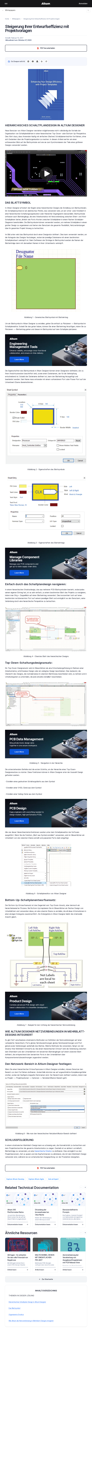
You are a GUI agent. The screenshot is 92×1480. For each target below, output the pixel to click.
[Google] (42, 61)
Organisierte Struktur (16, 1314)
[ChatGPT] (28, 61)
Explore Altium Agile (36, 1179)
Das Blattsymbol (14, 1308)
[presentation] (85, 1187)
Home (7, 19)
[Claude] (37, 61)
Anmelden (83, 3)
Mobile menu (6, 3)
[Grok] (46, 61)
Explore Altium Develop (15, 1179)
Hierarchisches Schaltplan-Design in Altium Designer (27, 1302)
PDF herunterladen (47, 48)
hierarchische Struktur (43, 1151)
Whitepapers (10, 10)
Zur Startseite (47, 1279)
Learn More (19, 359)
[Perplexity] (33, 61)
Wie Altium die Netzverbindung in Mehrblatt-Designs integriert (31, 1321)
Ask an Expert (53, 1179)
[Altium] (46, 4)
